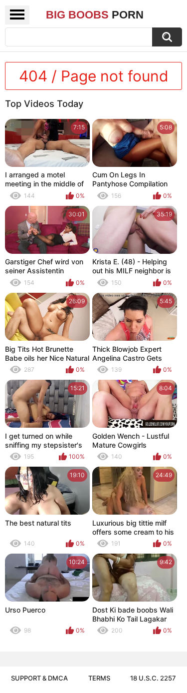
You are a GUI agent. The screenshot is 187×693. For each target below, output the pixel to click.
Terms (99, 678)
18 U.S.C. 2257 (153, 678)
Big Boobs (95, 14)
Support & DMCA (39, 678)
